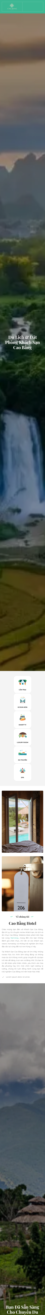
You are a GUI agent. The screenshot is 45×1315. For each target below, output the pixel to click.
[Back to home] (12, 6)
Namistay (15, 938)
